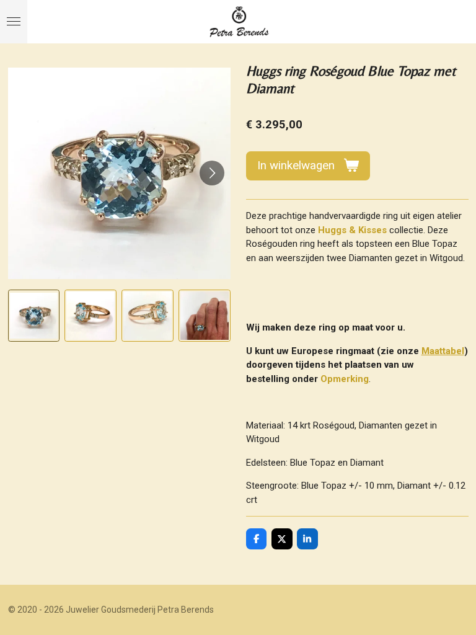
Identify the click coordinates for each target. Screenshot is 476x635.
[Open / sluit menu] (13, 21)
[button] (34, 316)
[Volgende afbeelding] (212, 173)
